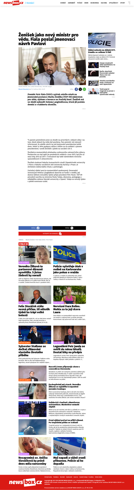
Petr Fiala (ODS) (40, 240)
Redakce (56, 477)
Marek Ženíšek (30, 240)
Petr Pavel (49, 240)
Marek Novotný (24, 89)
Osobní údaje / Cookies (86, 477)
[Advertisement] (57, 123)
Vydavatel (69, 477)
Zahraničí (71, 3)
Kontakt (62, 477)
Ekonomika (95, 3)
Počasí (79, 3)
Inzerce (76, 477)
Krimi (86, 3)
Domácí (63, 3)
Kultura (104, 3)
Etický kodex (48, 477)
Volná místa (98, 477)
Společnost (113, 3)
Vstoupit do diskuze (50, 233)
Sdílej (33, 228)
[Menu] (129, 3)
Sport (122, 3)
